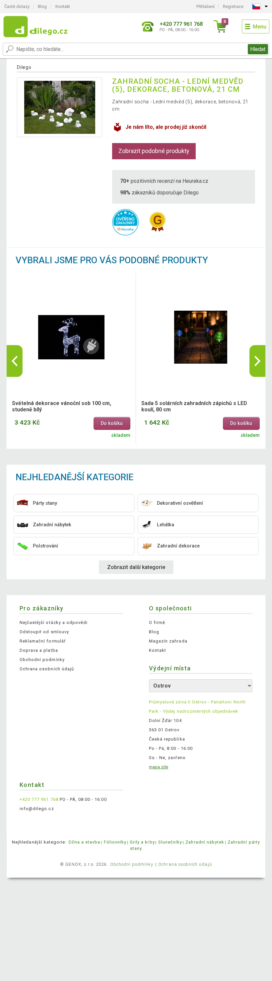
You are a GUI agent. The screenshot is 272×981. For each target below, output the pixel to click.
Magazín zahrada (168, 641)
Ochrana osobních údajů (47, 668)
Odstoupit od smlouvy (44, 631)
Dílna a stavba (85, 842)
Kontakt (62, 6)
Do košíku (112, 423)
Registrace (233, 6)
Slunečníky (170, 842)
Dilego (24, 67)
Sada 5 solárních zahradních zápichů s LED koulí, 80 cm (194, 406)
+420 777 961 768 (39, 799)
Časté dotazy (17, 6)
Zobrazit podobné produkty (153, 150)
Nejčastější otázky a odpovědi (54, 622)
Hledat (257, 49)
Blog (42, 6)
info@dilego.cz (37, 808)
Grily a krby (142, 842)
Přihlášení (205, 6)
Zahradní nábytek (204, 842)
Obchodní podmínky (42, 659)
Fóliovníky (115, 842)
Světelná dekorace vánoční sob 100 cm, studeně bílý (61, 406)
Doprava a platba (39, 650)
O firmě (157, 622)
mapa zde (158, 766)
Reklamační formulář (43, 641)
